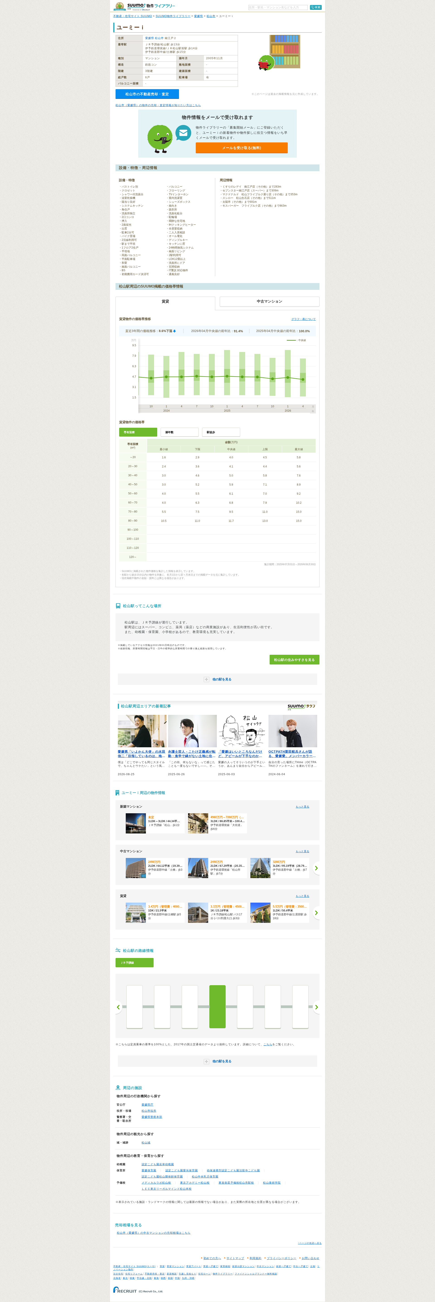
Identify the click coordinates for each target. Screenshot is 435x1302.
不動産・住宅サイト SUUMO (132, 16)
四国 (170, 1278)
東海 (156, 1278)
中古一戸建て (300, 1266)
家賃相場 (225, 1266)
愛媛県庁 (147, 1104)
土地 (312, 1266)
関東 (132, 1278)
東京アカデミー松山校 (195, 1182)
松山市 (211, 16)
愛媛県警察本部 (152, 1117)
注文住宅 (118, 1274)
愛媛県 (198, 16)
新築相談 (172, 1274)
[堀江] (135, 1006)
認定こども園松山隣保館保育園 (162, 1176)
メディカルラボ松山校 (156, 1182)
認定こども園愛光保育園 (181, 1170)
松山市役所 (149, 1110)
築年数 (169, 432)
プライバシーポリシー (281, 1258)
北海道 (117, 1278)
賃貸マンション (175, 1266)
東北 (125, 1278)
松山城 (146, 1142)
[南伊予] (300, 1006)
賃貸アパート (193, 1266)
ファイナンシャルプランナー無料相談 (256, 1274)
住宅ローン (204, 1274)
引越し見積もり (187, 1274)
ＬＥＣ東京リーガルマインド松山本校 (167, 1188)
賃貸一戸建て (210, 1266)
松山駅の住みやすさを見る (294, 660)
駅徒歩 (211, 432)
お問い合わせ (310, 1258)
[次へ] (316, 868)
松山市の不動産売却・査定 (147, 94)
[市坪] (245, 1006)
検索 (318, 7)
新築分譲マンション (243, 1266)
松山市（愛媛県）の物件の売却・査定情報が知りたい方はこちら (158, 105)
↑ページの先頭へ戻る (310, 1243)
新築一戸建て (283, 1266)
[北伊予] (273, 1006)
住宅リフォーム (134, 1274)
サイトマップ (235, 1258)
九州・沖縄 (188, 1278)
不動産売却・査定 (155, 1274)
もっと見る (302, 806)
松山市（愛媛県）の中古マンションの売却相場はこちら (154, 1232)
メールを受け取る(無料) (241, 148)
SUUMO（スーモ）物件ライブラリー (144, 6)
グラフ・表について (303, 319)
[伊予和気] (162, 1006)
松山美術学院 (272, 1182)
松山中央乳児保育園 (205, 1176)
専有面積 (129, 432)
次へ (316, 1007)
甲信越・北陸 (144, 1278)
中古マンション (265, 1266)
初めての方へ (212, 1258)
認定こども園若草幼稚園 (158, 1164)
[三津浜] (190, 1006)
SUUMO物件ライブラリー (173, 16)
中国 (177, 1278)
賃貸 (162, 1266)
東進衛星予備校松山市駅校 (236, 1182)
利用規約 (255, 1258)
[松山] (217, 1006)
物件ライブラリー (223, 1274)
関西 (163, 1278)
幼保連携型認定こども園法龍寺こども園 (233, 1170)
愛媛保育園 (149, 1170)
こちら (267, 1044)
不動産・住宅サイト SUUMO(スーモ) (134, 1266)
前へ (119, 1007)
